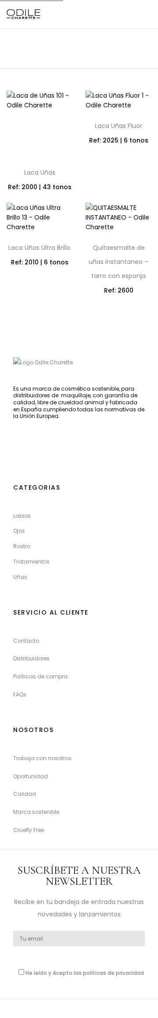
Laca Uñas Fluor (118, 125)
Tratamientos (31, 561)
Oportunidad (30, 776)
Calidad (24, 794)
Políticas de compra (40, 676)
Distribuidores (31, 658)
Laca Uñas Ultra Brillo (39, 247)
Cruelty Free (28, 830)
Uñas (20, 577)
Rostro (21, 546)
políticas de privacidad (113, 973)
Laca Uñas (39, 172)
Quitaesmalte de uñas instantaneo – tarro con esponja (118, 261)
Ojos (19, 531)
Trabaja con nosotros (42, 758)
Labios (22, 516)
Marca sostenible (36, 812)
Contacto (26, 640)
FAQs (19, 694)
